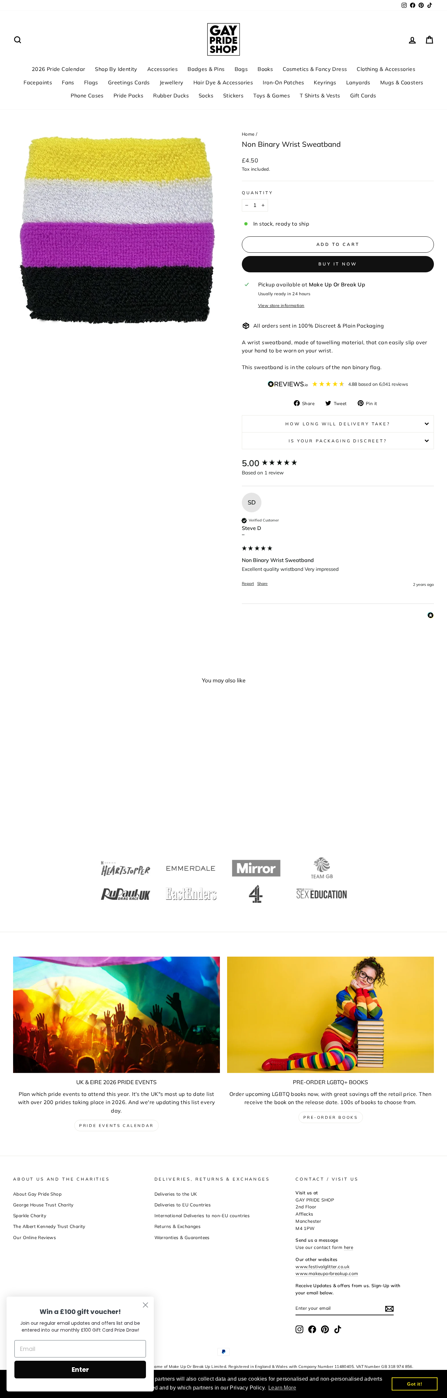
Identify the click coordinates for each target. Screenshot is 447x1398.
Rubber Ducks (171, 95)
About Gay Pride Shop (37, 1194)
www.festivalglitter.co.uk (322, 1266)
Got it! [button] (414, 1384)
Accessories (162, 69)
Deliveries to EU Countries (182, 1204)
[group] (338, 463)
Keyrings (325, 82)
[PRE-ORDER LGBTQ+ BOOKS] (330, 1015)
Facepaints (38, 82)
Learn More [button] (282, 1387)
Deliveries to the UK (175, 1194)
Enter (80, 1369)
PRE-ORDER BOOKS (330, 1117)
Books (265, 69)
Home (248, 134)
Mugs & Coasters (401, 82)
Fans (68, 82)
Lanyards (358, 82)
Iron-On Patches (283, 82)
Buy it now (337, 263)
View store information (281, 305)
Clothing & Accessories (386, 69)
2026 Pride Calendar (58, 69)
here (348, 1247)
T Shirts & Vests (320, 95)
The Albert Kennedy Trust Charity (49, 1226)
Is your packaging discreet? (338, 440)
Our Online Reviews (34, 1237)
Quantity (257, 192)
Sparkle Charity (29, 1215)
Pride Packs (128, 95)
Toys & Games (271, 95)
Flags (91, 82)
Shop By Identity (116, 69)
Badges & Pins (206, 69)
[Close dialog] (145, 1305)
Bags (241, 69)
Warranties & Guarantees (182, 1237)
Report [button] (248, 583)
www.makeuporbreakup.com (326, 1273)
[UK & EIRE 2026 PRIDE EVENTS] (116, 1015)
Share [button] (262, 583)
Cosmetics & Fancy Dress (315, 69)
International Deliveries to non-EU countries (202, 1215)
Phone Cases (87, 95)
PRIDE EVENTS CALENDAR (116, 1125)
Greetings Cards (129, 82)
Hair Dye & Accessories (223, 82)
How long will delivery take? (337, 423)
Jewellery (172, 82)
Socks (206, 95)
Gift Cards (363, 95)
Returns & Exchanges (177, 1226)
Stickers (233, 95)
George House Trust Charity (43, 1204)
